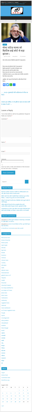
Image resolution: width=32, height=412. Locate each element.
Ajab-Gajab (4, 245)
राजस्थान (3, 353)
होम (2, 363)
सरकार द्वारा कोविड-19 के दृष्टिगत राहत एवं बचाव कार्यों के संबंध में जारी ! (15, 103)
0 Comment (22, 56)
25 (3, 401)
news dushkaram (5, 308)
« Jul (2, 406)
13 (11, 396)
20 (11, 399)
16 (23, 396)
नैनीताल (3, 348)
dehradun (3, 265)
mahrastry (4, 300)
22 (19, 399)
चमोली (2, 340)
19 (7, 399)
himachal (3, 283)
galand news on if (6, 275)
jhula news (4, 293)
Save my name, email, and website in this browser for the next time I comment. (15, 167)
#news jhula (4, 242)
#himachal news (5, 237)
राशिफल (3, 355)
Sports (3, 315)
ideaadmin (14, 56)
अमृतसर (3, 333)
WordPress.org (5, 380)
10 (28, 393)
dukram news (5, 270)
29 (19, 401)
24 (28, 399)
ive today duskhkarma (7, 288)
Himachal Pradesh (6, 285)
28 (15, 401)
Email (3, 151)
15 (19, 396)
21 (15, 399)
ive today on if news (6, 290)
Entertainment (5, 272)
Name (3, 142)
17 (28, 396)
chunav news (4, 260)
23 (23, 399)
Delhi (2, 267)
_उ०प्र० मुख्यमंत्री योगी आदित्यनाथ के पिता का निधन (14, 93)
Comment (4, 119)
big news (3, 250)
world (4, 44)
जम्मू (2, 343)
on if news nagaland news (8, 310)
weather (3, 325)
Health (3, 280)
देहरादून (3, 345)
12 (7, 396)
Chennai (3, 257)
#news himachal (5, 240)
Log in (3, 372)
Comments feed (5, 377)
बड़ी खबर (3, 350)
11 (3, 396)
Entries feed (4, 375)
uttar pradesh (5, 320)
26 (7, 401)
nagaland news (5, 303)
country (3, 262)
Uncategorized (5, 318)
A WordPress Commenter (8, 228)
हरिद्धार (2, 360)
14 (15, 396)
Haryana (3, 277)
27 (11, 401)
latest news (4, 295)
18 (3, 399)
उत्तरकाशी (3, 335)
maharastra (4, 298)
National (3, 305)
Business (3, 255)
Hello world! (20, 228)
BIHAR (3, 252)
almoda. (3, 247)
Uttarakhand (4, 323)
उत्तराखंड (3, 338)
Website (3, 159)
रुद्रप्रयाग (3, 358)
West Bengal (4, 328)
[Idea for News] (17, 7)
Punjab (3, 313)
